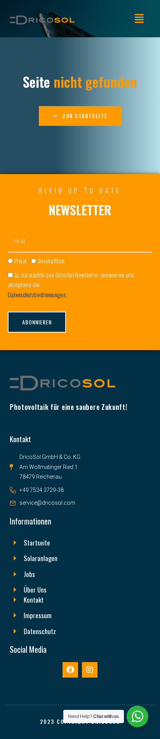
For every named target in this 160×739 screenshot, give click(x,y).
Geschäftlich (51, 260)
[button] (139, 18)
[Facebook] (70, 670)
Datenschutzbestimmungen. (37, 294)
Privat (20, 260)
